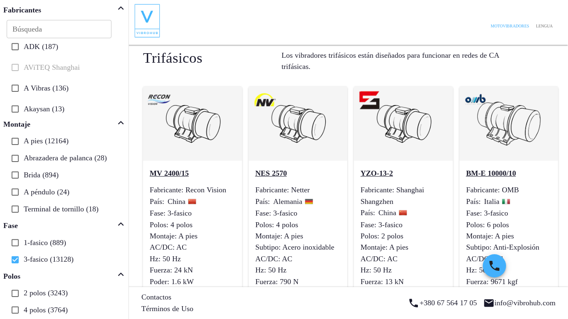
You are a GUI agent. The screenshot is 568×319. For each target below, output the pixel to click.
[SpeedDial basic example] (494, 265)
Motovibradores (510, 26)
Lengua (544, 26)
